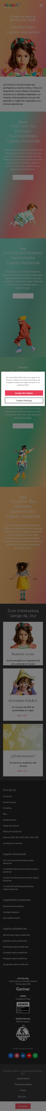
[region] (23, 389)
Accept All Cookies (24, 393)
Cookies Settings (24, 400)
